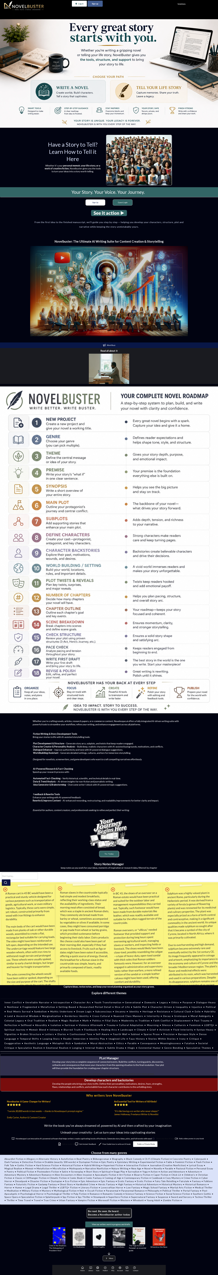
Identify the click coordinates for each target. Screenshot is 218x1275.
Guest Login (123, 202)
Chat (127, 1270)
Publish (105, 1270)
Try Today (109, 854)
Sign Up (95, 202)
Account (120, 1270)
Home (82, 1270)
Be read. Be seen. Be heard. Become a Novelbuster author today (109, 1213)
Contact (135, 1270)
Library (90, 1270)
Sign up (95, 4)
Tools (98, 1270)
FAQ (112, 1270)
